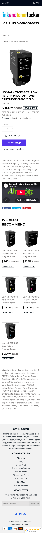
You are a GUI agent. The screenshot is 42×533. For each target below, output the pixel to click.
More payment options (14, 149)
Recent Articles (21, 485)
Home (4, 35)
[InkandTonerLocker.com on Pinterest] (24, 514)
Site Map (21, 482)
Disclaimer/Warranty (21, 468)
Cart (38, 3)
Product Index (21, 478)
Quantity (5, 124)
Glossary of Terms (21, 475)
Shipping (5, 118)
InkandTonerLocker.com (23, 521)
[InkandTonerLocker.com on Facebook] (20, 514)
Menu (7, 3)
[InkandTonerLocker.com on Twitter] (16, 514)
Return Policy (21, 471)
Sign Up (35, 503)
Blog (21, 461)
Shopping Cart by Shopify (20, 524)
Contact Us (21, 465)
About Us (21, 458)
